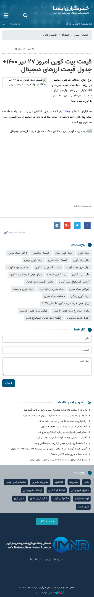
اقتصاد (66, 35)
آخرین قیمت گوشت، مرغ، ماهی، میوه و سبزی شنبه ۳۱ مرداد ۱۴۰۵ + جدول (49, 449)
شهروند (73, 482)
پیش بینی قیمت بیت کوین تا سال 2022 (65, 303)
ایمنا (63, 10)
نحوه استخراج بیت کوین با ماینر (71, 311)
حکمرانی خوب (61, 498)
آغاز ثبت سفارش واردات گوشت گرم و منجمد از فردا (62, 438)
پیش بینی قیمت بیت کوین (26, 274)
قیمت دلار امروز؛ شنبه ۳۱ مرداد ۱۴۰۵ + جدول (64, 427)
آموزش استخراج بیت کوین (74, 282)
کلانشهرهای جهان (16, 482)
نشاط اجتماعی (56, 490)
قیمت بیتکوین (41, 253)
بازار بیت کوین (81, 260)
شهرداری (19, 498)
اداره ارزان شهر (38, 498)
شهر (86, 482)
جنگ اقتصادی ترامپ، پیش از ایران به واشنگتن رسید (60, 443)
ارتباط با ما (35, 559)
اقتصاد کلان (50, 35)
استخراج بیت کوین (18, 267)
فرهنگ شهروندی (32, 490)
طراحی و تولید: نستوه (45, 593)
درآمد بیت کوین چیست (33, 311)
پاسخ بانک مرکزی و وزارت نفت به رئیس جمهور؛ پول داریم (58, 460)
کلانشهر (59, 482)
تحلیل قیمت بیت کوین (39, 282)
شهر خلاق (83, 507)
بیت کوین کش (63, 253)
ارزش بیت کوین (17, 253)
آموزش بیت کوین (79, 289)
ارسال (8, 383)
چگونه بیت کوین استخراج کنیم (43, 318)
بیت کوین (83, 253)
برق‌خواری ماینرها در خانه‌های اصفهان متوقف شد (62, 421)
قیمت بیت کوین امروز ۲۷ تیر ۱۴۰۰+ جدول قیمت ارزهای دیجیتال (47, 66)
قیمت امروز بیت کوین (48, 267)
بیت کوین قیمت (56, 274)
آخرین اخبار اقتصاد (70, 402)
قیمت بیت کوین (57, 260)
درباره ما (58, 559)
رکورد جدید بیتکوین (78, 318)
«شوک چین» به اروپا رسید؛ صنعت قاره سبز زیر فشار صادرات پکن (55, 416)
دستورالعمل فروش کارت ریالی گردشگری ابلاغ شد (62, 432)
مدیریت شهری (40, 482)
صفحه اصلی (81, 35)
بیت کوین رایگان (79, 296)
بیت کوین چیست (23, 289)
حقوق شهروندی (80, 490)
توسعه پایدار (82, 498)
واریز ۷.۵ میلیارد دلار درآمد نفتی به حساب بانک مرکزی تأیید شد (55, 410)
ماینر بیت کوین (80, 274)
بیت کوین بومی (33, 260)
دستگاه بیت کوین (54, 296)
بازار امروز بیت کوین (77, 267)
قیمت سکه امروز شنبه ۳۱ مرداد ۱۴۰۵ (68, 454)
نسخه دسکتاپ (47, 521)
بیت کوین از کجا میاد (51, 289)
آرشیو (47, 559)
